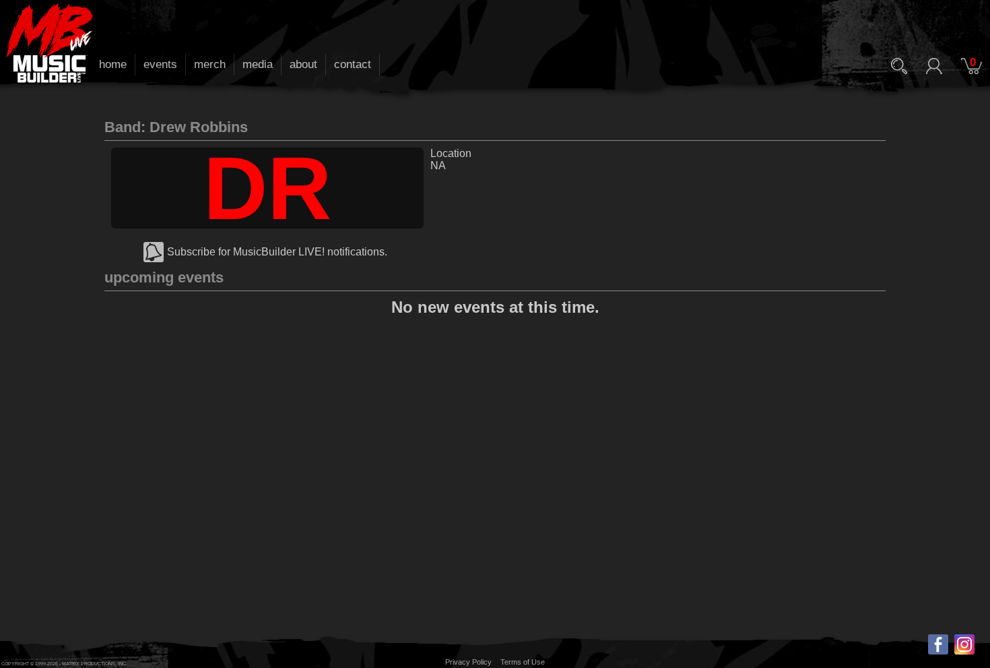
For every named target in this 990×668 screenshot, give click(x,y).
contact (352, 64)
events (160, 64)
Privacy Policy (468, 662)
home (113, 64)
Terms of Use (522, 662)
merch (210, 64)
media (257, 64)
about (303, 64)
